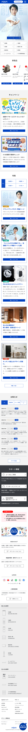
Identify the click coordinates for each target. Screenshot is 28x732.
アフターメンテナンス (13, 486)
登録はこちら (15, 598)
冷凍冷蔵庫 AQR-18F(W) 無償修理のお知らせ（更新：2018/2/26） (15, 519)
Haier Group (3, 723)
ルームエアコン (7, 53)
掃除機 (18, 50)
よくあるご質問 (11, 475)
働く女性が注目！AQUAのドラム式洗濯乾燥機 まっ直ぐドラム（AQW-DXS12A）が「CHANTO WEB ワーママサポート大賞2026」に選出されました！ (14, 453)
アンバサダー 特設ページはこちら (13, 37)
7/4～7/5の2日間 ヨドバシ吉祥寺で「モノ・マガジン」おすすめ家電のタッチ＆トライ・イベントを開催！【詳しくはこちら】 (14, 442)
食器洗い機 (19, 46)
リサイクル (3, 711)
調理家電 (6, 50)
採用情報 (3, 705)
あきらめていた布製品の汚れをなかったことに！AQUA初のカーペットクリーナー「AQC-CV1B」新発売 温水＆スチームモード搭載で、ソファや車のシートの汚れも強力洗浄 (13, 413)
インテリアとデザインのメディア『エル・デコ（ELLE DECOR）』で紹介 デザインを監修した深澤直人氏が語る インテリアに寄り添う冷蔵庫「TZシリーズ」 (13, 432)
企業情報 (3, 703)
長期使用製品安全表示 (19, 713)
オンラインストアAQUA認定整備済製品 (18, 2)
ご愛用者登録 (17, 711)
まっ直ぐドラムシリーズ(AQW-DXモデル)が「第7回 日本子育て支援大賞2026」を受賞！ (13, 423)
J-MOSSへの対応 (4, 709)
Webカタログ (4, 707)
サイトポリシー (4, 721)
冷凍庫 (5, 46)
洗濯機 (5, 43)
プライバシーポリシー (19, 721)
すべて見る (14, 461)
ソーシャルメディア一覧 (14, 583)
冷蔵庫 (18, 43)
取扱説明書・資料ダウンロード (11, 499)
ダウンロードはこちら (15, 551)
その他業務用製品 (21, 53)
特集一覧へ (14, 386)
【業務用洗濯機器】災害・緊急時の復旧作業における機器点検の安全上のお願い (15, 515)
